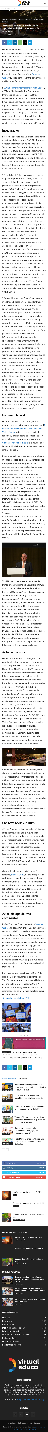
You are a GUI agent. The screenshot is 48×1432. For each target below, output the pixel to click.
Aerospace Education (6, 1143)
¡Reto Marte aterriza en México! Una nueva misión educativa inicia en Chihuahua (29, 1141)
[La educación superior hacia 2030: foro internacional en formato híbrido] (7, 1291)
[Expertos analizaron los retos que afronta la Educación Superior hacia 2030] (7, 1280)
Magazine (4, 19)
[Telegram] (30, 42)
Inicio (2, 8)
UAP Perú (38, 1057)
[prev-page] (3, 1149)
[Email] (25, 42)
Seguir (41, 1168)
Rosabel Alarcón (27, 1057)
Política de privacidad (25, 1423)
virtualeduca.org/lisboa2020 (15, 998)
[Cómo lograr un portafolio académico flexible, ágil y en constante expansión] (7, 1131)
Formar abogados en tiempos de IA (28, 1203)
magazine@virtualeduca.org (30, 1399)
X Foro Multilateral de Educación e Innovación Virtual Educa (24, 428)
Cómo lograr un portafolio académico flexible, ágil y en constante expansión (26, 1130)
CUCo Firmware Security (7, 1100)
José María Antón (37, 1055)
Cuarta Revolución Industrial (15, 443)
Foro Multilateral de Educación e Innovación (16, 1055)
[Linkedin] (15, 42)
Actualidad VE (12, 19)
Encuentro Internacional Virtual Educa (24, 1052)
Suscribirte (40, 1177)
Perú (10, 1057)
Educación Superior (19, 1219)
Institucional (28, 19)
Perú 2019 (5, 22)
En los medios (11, 8)
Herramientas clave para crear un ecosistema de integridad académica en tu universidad (30, 1087)
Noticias (16, 1206)
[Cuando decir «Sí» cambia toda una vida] (6, 1217)
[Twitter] (9, 42)
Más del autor (23, 1078)
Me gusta (40, 1163)
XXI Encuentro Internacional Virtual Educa (24, 88)
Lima (4, 1057)
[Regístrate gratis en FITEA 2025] (6, 1195)
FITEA (15, 1195)
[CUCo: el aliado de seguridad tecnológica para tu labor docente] (7, 1098)
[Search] (45, 3)
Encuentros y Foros (38, 19)
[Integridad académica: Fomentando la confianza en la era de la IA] (7, 1109)
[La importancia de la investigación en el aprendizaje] (7, 1302)
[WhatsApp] (20, 42)
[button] (3, 3)
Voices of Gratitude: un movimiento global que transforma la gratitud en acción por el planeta (30, 1119)
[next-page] (7, 1149)
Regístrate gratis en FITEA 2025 (27, 1192)
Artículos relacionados (9, 1078)
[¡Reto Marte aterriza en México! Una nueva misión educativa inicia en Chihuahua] (7, 1141)
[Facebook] (4, 42)
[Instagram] (21, 1414)
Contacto (37, 1423)
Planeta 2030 (17, 875)
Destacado (20, 19)
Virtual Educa (8, 35)
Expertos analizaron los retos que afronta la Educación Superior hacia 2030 (29, 1279)
